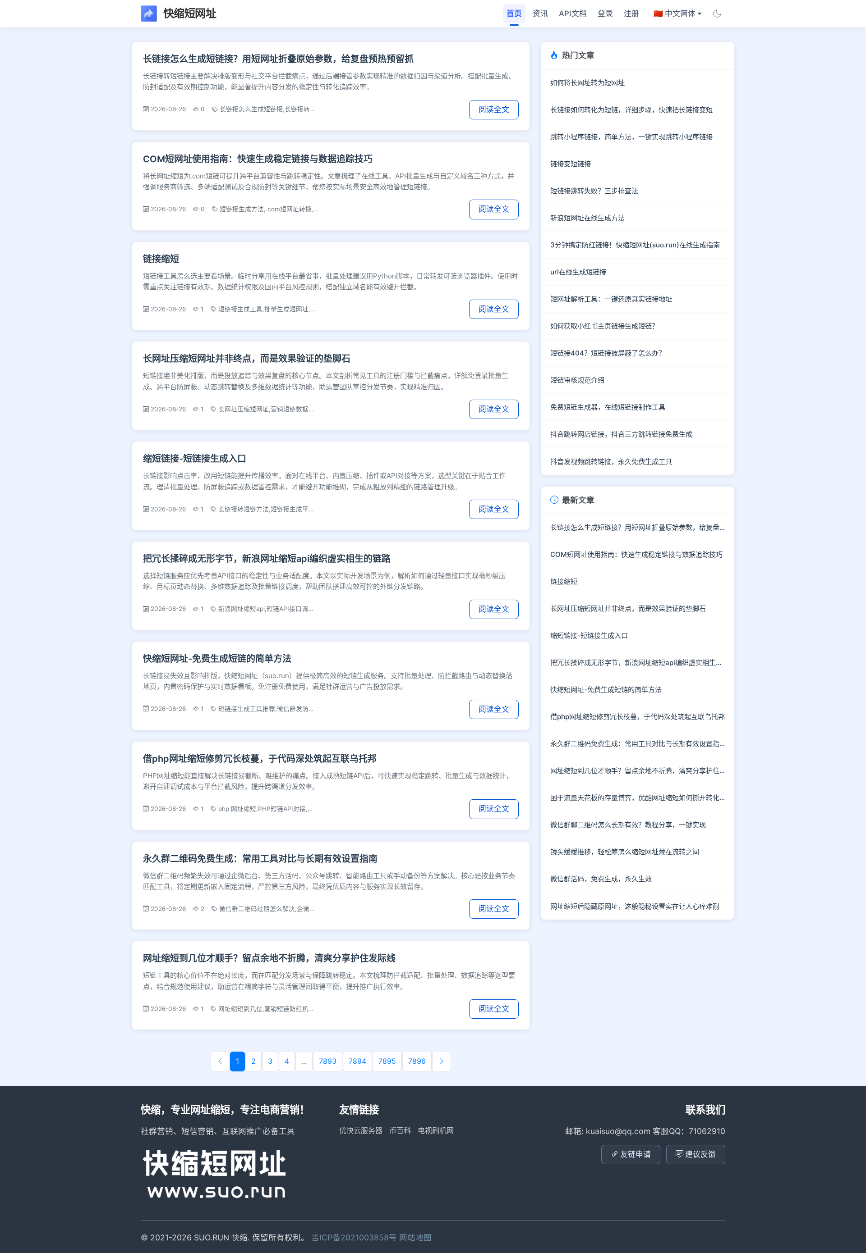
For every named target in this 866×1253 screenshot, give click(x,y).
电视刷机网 (436, 1130)
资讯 (540, 13)
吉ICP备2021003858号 (355, 1237)
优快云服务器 (360, 1130)
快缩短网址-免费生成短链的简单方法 (217, 658)
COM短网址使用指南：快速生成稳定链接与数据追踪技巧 (258, 159)
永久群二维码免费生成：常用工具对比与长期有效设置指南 (260, 858)
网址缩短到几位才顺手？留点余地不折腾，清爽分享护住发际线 (269, 958)
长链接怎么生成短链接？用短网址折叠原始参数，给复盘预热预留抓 (278, 59)
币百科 (400, 1130)
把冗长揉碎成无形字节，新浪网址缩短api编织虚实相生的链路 (267, 558)
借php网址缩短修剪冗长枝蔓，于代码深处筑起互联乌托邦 (260, 758)
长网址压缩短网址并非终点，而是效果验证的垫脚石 (246, 358)
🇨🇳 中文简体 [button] (675, 13)
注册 (631, 13)
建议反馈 (700, 1154)
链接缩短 (161, 259)
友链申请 (635, 1154)
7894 (357, 1061)
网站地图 (415, 1237)
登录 (605, 13)
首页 (514, 13)
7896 (417, 1061)
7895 (387, 1061)
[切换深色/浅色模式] (717, 13)
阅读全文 (494, 109)
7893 (327, 1061)
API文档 (573, 13)
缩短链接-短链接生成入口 (194, 458)
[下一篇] (441, 1061)
